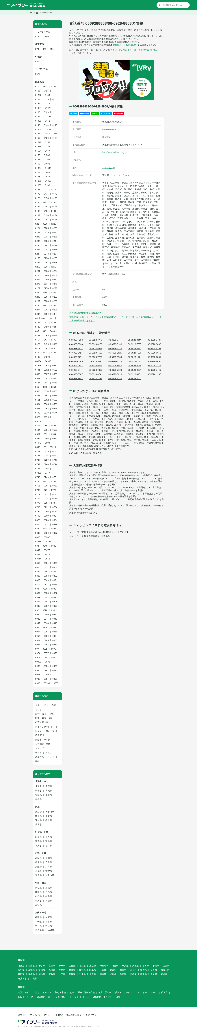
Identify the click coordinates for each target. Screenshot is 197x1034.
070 (37, 48)
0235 (54, 236)
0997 (56, 683)
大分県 (38, 925)
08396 (48, 541)
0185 (46, 206)
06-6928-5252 (154, 348)
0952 (53, 627)
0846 (53, 545)
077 (45, 489)
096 (54, 635)
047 (45, 339)
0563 (54, 399)
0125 (37, 90)
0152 (37, 137)
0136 (54, 99)
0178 (46, 198)
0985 (54, 665)
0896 (37, 605)
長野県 (48, 836)
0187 (37, 210)
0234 (46, 236)
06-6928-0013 (115, 374)
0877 (46, 584)
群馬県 (38, 824)
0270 (37, 283)
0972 (45, 648)
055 (37, 386)
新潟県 (38, 841)
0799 (46, 515)
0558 (54, 395)
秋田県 (38, 794)
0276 (54, 283)
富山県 (48, 841)
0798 (37, 515)
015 (55, 133)
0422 (51, 318)
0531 (37, 369)
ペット (38, 752)
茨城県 (38, 820)
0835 (37, 532)
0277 (37, 288)
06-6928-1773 (115, 361)
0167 (37, 189)
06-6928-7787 (154, 339)
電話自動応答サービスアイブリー (82, 1014)
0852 (47, 558)
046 (44, 331)
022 (37, 223)
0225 (46, 228)
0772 (46, 494)
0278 (46, 288)
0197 (46, 219)
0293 (53, 305)
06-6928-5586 (95, 352)
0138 (37, 112)
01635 (48, 167)
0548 (54, 382)
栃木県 (48, 820)
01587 (38, 159)
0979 (37, 657)
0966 (54, 640)
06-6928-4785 (95, 378)
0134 (37, 99)
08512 (47, 554)
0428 (37, 322)
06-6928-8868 (109, 129)
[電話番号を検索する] (160, 5)
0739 (46, 459)
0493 (45, 352)
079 (53, 502)
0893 (37, 601)
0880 (45, 588)
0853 (37, 562)
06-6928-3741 (95, 374)
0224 (37, 228)
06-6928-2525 (115, 352)
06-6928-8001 (134, 378)
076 (37, 481)
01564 (38, 150)
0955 (46, 631)
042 (43, 318)
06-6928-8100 (95, 344)
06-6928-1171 (134, 356)
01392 (38, 116)
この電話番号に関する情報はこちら (86, 312)
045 (37, 331)
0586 (54, 429)
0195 (37, 219)
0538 (54, 374)
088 (37, 588)
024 (54, 240)
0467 (37, 339)
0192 (37, 215)
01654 (47, 176)
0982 (47, 661)
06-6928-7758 (76, 339)
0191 (53, 210)
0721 (37, 451)
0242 (54, 245)
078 (45, 502)
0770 (53, 489)
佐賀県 (48, 917)
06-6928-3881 (76, 378)
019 (45, 210)
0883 (53, 588)
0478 (54, 343)
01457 (48, 129)
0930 (37, 614)
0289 (54, 301)
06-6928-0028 (76, 344)
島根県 (48, 887)
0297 (37, 313)
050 (37, 61)
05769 (38, 421)
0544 (53, 378)
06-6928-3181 (134, 374)
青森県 (48, 786)
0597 (54, 438)
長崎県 (38, 921)
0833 (45, 528)
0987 (46, 670)
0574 (54, 412)
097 (37, 648)
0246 (54, 249)
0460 (52, 331)
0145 (54, 125)
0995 (54, 678)
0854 (46, 562)
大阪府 (38, 866)
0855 (54, 562)
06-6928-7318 (115, 348)
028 (37, 292)
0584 (37, 429)
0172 (53, 189)
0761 (45, 481)
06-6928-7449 (154, 369)
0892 (53, 597)
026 (45, 266)
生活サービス (41, 705)
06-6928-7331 (154, 356)
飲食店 (38, 735)
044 (54, 326)
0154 (54, 137)
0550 (45, 386)
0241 (46, 245)
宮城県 (48, 790)
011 (37, 86)
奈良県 (38, 875)
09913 (48, 674)
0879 (54, 584)
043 (45, 322)
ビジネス (39, 709)
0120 (37, 36)
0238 (46, 240)
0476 (46, 343)
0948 (46, 623)
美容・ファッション (45, 726)
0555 (54, 391)
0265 (37, 275)
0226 (54, 228)
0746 (46, 468)
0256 (37, 262)
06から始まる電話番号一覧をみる (85, 453)
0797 (54, 511)
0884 (37, 592)
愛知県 (48, 857)
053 (54, 365)
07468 (38, 472)
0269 (46, 279)
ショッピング (108, 167)
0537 (46, 374)
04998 (38, 365)
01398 (38, 120)
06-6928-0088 (95, 365)
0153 (46, 137)
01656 (48, 180)
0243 (37, 249)
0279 (54, 288)
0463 (37, 335)
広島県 (48, 891)
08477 (47, 550)
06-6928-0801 (134, 369)
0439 (46, 326)
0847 (37, 550)
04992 (47, 356)
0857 (46, 567)
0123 (45, 86)
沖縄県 (51, 930)
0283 (37, 296)
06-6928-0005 (76, 361)
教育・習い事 (41, 722)
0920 (45, 610)
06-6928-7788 (115, 369)
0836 (46, 532)
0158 (37, 155)
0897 (46, 605)
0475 (37, 343)
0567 (37, 408)
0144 (46, 125)
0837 (54, 532)
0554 (46, 391)
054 (45, 378)
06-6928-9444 (76, 369)
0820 (37, 519)
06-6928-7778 (95, 339)
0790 (37, 507)
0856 (37, 567)
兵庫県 (48, 866)
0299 (46, 313)
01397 (48, 116)
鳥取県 (38, 887)
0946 (54, 618)
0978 (54, 653)
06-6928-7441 (115, 339)
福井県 (48, 845)
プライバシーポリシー (40, 1014)
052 (47, 365)
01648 (47, 172)
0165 (37, 176)
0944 (46, 618)
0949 (54, 623)
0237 (37, 240)
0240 (37, 245)
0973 (53, 648)
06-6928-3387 (76, 374)
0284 (46, 296)
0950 (45, 627)
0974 (37, 653)
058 (45, 425)
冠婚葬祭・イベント (45, 756)
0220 (45, 223)
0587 (37, 434)
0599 (37, 447)
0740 (54, 459)
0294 (37, 309)
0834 (53, 528)
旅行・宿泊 (40, 713)
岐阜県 (38, 862)
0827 (46, 524)
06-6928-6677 (76, 348)
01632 (47, 163)
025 (54, 253)
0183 (53, 202)
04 (36, 318)
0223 (53, 223)
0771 (37, 494)
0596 (46, 438)
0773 (54, 494)
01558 (38, 146)
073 (54, 451)
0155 (47, 142)
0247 (37, 253)
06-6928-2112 (134, 348)
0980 (53, 657)
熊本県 (48, 921)
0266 (46, 275)
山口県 (38, 896)
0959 (46, 635)
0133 (47, 94)
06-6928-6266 (95, 348)
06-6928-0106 (115, 344)
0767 (54, 485)
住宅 (54, 705)
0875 (37, 584)
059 (45, 434)
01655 (38, 180)
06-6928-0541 (76, 365)
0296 (54, 309)
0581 (53, 425)
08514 (38, 558)
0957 (37, 635)
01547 (38, 142)
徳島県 (48, 896)
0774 (37, 498)
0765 (37, 485)
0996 (37, 683)
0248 (46, 253)
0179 (54, 198)
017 (45, 189)
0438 (37, 326)
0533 (54, 369)
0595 (37, 438)
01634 (38, 167)
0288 (46, 301)
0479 (37, 348)
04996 (48, 361)
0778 (54, 498)
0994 (46, 678)
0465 (46, 335)
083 (37, 528)
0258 (54, 262)
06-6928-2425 (76, 352)
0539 (37, 378)
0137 (37, 103)
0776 (46, 498)
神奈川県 (49, 811)
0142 (47, 120)
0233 (37, 236)
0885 (46, 592)
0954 (37, 631)
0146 (37, 133)
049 (37, 352)
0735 (37, 455)
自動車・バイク (42, 739)
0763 (53, 481)
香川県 (38, 900)
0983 (37, 665)
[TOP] (31, 13)
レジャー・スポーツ (45, 730)
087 (54, 580)
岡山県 (38, 891)
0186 (54, 206)
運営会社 (22, 1014)
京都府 (38, 870)
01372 (47, 103)
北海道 (38, 786)
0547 (46, 382)
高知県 (38, 904)
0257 (46, 262)
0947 (37, 623)
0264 (54, 270)
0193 (46, 215)
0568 (46, 408)
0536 (37, 374)
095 (37, 627)
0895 (54, 601)
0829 (54, 524)
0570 (37, 73)
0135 (46, 99)
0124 (53, 86)
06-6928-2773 (154, 365)
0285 (54, 296)
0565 (46, 404)
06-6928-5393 (95, 361)
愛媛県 (48, 900)
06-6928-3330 (115, 378)
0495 (37, 356)
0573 (46, 412)
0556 (37, 395)
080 (44, 48)
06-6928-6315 (154, 352)
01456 (38, 129)
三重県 (48, 862)
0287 (37, 301)
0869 (46, 580)
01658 (38, 185)
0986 (37, 670)
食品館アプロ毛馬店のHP (125, 44)
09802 (38, 661)
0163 (37, 163)
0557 (46, 395)
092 (37, 610)
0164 (37, 172)
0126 (46, 90)
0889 (37, 597)
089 (45, 597)
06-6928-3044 (134, 365)
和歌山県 (49, 875)
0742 (37, 464)
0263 (46, 270)
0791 (46, 507)
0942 (54, 614)
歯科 (37, 760)
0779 (37, 502)
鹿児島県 (39, 930)
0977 (46, 653)
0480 (53, 348)
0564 (37, 404)
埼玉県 (38, 815)
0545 (37, 382)
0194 (54, 215)
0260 (53, 266)
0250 (37, 258)
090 (52, 48)
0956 (54, 631)
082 (54, 515)
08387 (47, 537)
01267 (38, 94)
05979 (38, 442)
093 (53, 610)
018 (37, 202)
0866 (46, 575)
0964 (37, 640)
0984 (46, 665)
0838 (37, 537)
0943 (37, 618)
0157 (47, 150)
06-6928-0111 (134, 339)
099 (54, 670)
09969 (47, 683)
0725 (46, 451)
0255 (54, 258)
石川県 (38, 845)
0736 (46, 455)
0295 (46, 309)
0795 (37, 511)
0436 (53, 322)
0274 (46, 283)
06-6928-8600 (154, 361)
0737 (54, 455)
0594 (53, 434)
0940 (46, 614)
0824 (54, 519)
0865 (37, 575)
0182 (45, 202)
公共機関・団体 (42, 743)
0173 (37, 193)
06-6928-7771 (76, 356)
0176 (37, 198)
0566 (54, 404)
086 (45, 571)
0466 (54, 335)
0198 (54, 219)
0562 (46, 399)
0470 (53, 339)
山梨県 (38, 836)
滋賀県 (48, 870)
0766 (46, 485)
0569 (54, 408)
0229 (46, 232)
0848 (37, 554)
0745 (37, 468)
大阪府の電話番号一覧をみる (83, 512)
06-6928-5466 (115, 365)
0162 (47, 159)
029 (37, 305)
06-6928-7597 (134, 344)
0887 (54, 592)
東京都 (38, 811)
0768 (37, 489)
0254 (46, 258)
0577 (47, 421)
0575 (37, 416)
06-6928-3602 (154, 344)
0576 (46, 416)
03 (53, 313)
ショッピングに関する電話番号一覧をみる (89, 536)
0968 (46, 644)
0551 (53, 386)
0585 (46, 429)
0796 (46, 511)
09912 (38, 674)
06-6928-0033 (95, 369)
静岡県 (38, 857)
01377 (48, 107)
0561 (37, 399)
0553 (37, 391)
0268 (37, 279)
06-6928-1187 (154, 374)
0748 (37, 477)
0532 (46, 369)
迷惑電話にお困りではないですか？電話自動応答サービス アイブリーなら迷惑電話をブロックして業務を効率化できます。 (115, 319)
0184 (37, 206)
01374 (38, 107)
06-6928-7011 (134, 361)
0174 (46, 193)
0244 (46, 249)
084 (37, 545)
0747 (47, 472)
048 (45, 348)
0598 (47, 442)
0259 (37, 266)
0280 (45, 292)
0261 (37, 270)
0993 (37, 678)
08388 (38, 541)
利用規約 (59, 1014)
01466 (47, 133)
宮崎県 (48, 925)
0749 (46, 477)
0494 (53, 352)
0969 (54, 644)
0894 (46, 601)
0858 (54, 567)
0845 (45, 545)
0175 (54, 193)
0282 (53, 292)
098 (45, 657)
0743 (46, 464)
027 (54, 279)
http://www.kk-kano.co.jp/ (114, 152)
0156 (47, 146)
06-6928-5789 (115, 356)
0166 (47, 185)
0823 (46, 519)
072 (52, 447)
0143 (37, 125)
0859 (37, 571)
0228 (37, 232)
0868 (37, 580)
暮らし (48, 752)
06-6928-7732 (95, 356)
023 (54, 232)
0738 (37, 459)
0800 (46, 36)
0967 (37, 644)
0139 (46, 112)
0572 (37, 412)
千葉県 (48, 815)
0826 (37, 524)
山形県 (48, 794)
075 (54, 477)
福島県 (38, 799)
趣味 (52, 713)
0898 (54, 605)
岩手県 (38, 790)
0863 (53, 571)
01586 (47, 155)
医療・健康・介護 (43, 718)
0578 (37, 425)
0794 (54, 507)
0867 (54, 575)
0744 (54, 464)
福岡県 (38, 917)
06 (45, 447)
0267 (54, 275)
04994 (38, 361)
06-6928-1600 (134, 352)
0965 (46, 640)
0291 (45, 305)
